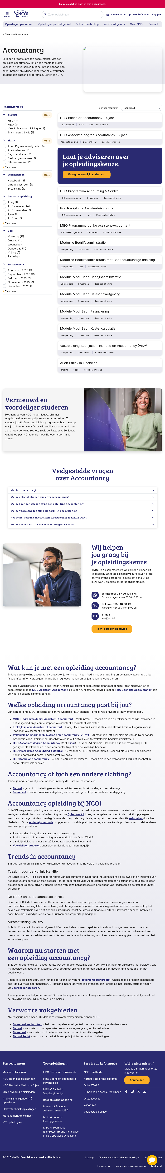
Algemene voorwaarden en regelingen (119, 1157)
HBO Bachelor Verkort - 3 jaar (21, 1085)
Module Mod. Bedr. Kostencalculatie (88, 328)
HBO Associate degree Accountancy (36, 743)
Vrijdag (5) (14, 252)
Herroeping (103, 1166)
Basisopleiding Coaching (58, 1099)
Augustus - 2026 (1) (20, 270)
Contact (153, 24)
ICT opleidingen (12, 1122)
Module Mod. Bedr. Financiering (84, 311)
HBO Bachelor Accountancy (133, 689)
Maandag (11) (16, 236)
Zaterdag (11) (16, 256)
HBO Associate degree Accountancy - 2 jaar (93, 135)
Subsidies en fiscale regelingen (102, 1092)
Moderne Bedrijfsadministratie (83, 242)
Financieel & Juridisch (16, 34)
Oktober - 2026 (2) (19, 278)
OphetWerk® (76, 814)
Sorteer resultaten (108, 108)
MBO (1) (13, 124)
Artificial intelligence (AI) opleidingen (17, 1100)
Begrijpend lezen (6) (20, 154)
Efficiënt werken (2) (20, 162)
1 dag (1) (13, 202)
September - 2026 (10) (22, 274)
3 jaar (71, 743)
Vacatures (90, 1105)
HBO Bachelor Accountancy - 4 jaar (87, 118)
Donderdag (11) (17, 248)
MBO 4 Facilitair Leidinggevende (53, 1119)
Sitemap (89, 1157)
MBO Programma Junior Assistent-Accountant (95, 225)
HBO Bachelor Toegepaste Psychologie (59, 1080)
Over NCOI (136, 24)
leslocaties (136, 818)
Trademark (156, 1166)
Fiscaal (17, 788)
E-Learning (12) (17, 188)
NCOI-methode (93, 1072)
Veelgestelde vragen (96, 1111)
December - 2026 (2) (21, 286)
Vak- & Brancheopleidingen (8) (26, 128)
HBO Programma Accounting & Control (89, 191)
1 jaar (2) (13, 214)
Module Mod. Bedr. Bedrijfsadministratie (90, 277)
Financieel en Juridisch (27, 1024)
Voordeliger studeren (26, 845)
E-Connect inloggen (149, 14)
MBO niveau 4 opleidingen (19, 1092)
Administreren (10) (19, 150)
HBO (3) (13, 120)
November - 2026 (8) (21, 282)
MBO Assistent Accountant (50, 689)
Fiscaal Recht (21, 1036)
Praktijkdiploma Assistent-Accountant (88, 208)
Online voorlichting (87, 24)
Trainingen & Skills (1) (21, 132)
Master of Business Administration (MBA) (56, 1108)
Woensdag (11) (16, 244)
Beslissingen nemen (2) (22, 158)
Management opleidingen (18, 1115)
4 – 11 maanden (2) (19, 210)
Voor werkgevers (114, 24)
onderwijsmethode (41, 822)
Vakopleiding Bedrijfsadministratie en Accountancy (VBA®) (104, 346)
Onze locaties (92, 1098)
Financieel (19, 792)
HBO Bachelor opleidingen (19, 1078)
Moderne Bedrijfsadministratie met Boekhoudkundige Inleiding (107, 260)
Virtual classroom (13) (21, 184)
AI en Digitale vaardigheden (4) (27, 146)
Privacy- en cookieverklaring (130, 1166)
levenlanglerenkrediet (96, 979)
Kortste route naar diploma (100, 1078)
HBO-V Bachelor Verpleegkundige (53, 1091)
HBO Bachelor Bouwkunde (59, 1072)
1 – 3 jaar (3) (15, 218)
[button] (152, 1160)
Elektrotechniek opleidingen (19, 1109)
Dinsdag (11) (15, 240)
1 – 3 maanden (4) (19, 206)
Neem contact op (121, 14)
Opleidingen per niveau (19, 24)
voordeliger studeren (25, 987)
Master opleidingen (14, 1072)
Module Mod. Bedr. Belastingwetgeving (90, 294)
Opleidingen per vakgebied (54, 24)
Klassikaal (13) (16, 180)
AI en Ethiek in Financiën (78, 363)
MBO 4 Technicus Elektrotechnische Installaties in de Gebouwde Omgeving (61, 1131)
